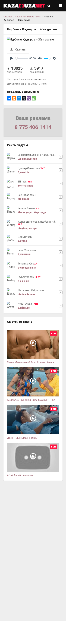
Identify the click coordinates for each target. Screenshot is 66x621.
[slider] (21, 58)
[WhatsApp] (34, 98)
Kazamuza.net (24, 5)
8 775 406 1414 (33, 127)
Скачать (20, 49)
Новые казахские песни (28, 16)
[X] (24, 98)
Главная (8, 16)
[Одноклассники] (14, 98)
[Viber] (29, 98)
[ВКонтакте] (9, 98)
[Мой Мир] (19, 98)
